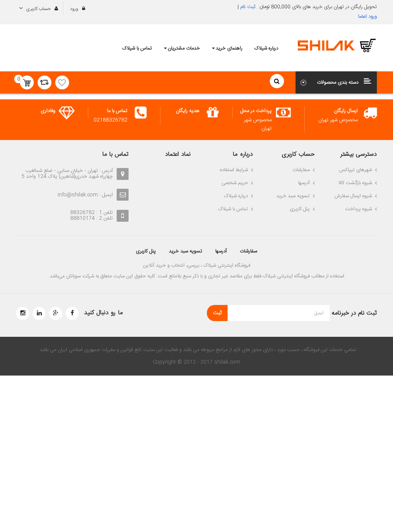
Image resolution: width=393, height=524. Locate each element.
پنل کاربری (146, 251)
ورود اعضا (367, 16)
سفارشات (248, 251)
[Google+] (55, 313)
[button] (336, 82)
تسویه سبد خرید (185, 251)
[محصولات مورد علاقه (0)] (62, 82)
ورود (74, 9)
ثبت (217, 313)
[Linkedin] (39, 313)
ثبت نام (247, 7)
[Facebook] (72, 313)
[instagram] (22, 313)
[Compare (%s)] (44, 82)
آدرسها (221, 251)
